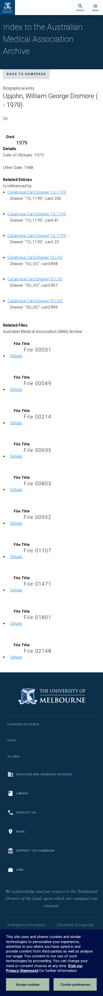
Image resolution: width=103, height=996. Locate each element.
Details (16, 356)
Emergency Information (27, 925)
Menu (95, 10)
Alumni (14, 756)
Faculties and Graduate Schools (44, 774)
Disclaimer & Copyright (75, 925)
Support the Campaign (35, 850)
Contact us (26, 812)
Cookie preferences (75, 984)
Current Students (23, 724)
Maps (20, 831)
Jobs (20, 869)
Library (22, 793)
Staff (12, 740)
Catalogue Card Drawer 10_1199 (37, 192)
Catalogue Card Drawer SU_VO (35, 257)
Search (80, 10)
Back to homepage (26, 74)
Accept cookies (28, 984)
